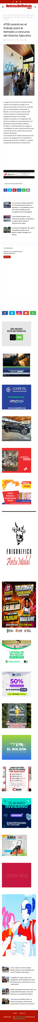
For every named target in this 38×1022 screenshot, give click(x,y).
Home (15, 1013)
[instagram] (20, 1)
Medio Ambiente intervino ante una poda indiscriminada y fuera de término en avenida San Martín (23, 991)
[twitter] (17, 1)
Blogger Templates (19, 1019)
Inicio (5, 15)
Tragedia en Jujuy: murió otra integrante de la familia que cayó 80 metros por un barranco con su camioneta (22, 980)
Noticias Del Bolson (10, 40)
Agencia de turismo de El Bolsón (16, 15)
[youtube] (26, 313)
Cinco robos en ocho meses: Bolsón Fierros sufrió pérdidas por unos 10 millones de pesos (22, 970)
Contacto (22, 1013)
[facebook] (13, 1)
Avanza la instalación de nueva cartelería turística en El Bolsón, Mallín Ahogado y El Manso (23, 231)
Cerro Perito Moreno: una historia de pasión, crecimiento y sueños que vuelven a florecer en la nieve (23, 219)
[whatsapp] (33, 313)
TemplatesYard (20, 1017)
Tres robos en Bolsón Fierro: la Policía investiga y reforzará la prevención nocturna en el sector (22, 1001)
